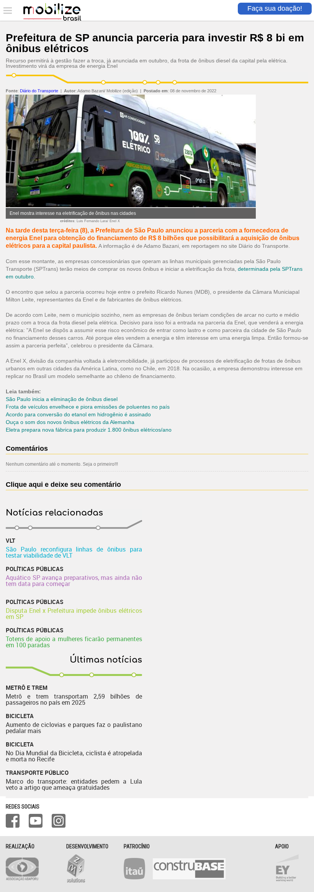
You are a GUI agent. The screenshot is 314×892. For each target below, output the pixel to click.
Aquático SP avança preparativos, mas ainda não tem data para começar (74, 580)
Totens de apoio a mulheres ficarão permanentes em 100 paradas (74, 642)
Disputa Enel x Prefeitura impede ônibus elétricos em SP (74, 613)
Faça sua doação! (274, 8)
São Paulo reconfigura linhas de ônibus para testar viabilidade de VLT (74, 552)
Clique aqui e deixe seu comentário (63, 484)
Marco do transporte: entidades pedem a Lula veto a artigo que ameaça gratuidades (74, 784)
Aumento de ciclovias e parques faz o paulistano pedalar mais (74, 727)
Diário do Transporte (39, 90)
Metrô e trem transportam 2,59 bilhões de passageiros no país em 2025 (74, 699)
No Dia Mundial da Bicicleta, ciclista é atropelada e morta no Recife (74, 756)
